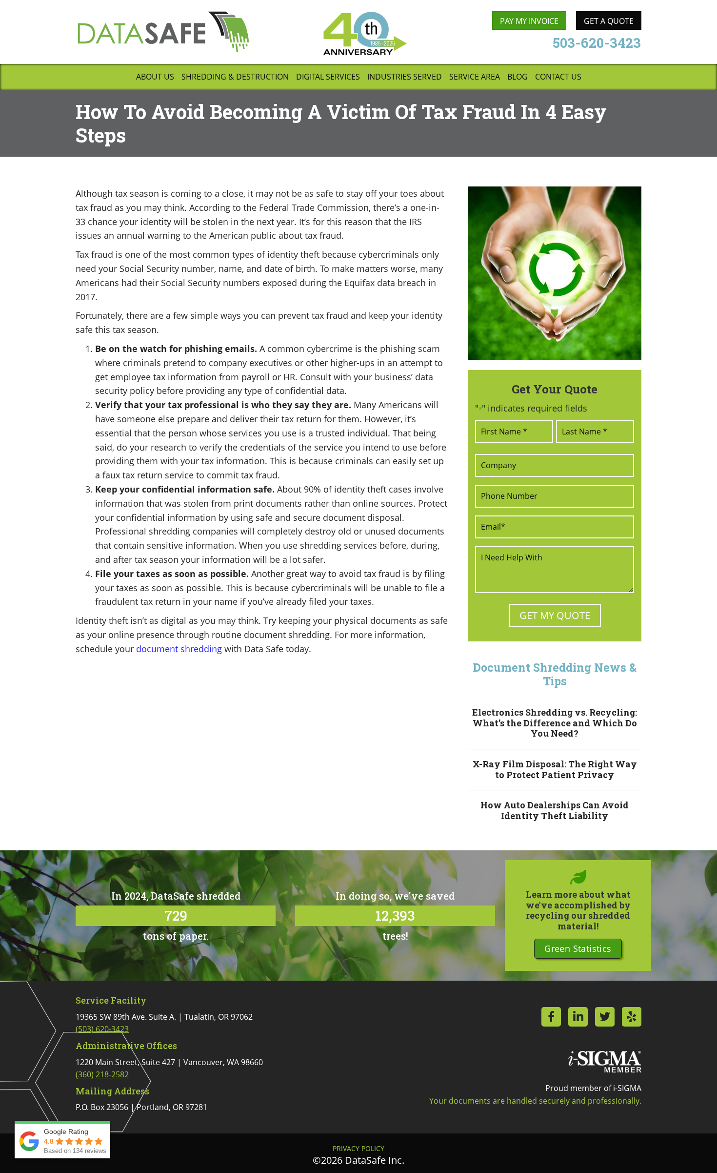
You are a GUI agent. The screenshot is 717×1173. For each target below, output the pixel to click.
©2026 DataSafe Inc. (358, 1160)
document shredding (179, 649)
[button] (577, 949)
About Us (155, 77)
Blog (517, 77)
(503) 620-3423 (102, 1029)
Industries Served (404, 77)
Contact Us (558, 77)
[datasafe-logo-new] (163, 31)
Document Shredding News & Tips (555, 674)
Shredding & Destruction (235, 77)
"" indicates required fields (531, 408)
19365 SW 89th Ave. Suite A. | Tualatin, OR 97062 (164, 1023)
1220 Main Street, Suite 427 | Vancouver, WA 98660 (169, 1068)
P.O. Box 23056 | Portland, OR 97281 (141, 1107)
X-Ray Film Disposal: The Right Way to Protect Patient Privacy (555, 769)
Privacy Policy (358, 1148)
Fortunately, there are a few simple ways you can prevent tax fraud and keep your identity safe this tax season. (259, 322)
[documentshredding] (554, 273)
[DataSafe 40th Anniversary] (364, 33)
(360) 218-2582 (102, 1074)
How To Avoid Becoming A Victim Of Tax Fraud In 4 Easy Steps (341, 123)
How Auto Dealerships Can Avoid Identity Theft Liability (554, 810)
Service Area (474, 77)
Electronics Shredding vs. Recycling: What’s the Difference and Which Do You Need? (554, 722)
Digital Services (328, 77)
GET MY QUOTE (554, 615)
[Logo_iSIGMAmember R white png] (604, 1061)
